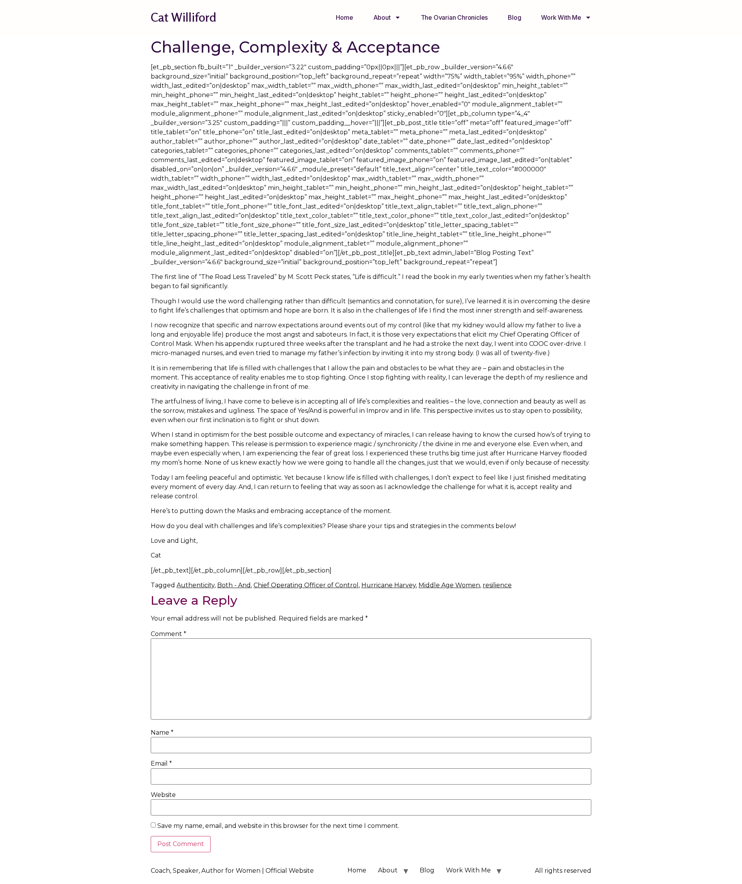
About (382, 17)
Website (163, 795)
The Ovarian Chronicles (454, 17)
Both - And (234, 585)
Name (162, 733)
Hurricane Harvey (388, 585)
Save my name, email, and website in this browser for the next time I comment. (278, 826)
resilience (497, 585)
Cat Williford (183, 17)
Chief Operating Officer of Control (306, 585)
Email (161, 764)
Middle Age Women (449, 585)
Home (344, 17)
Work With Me (561, 17)
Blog (514, 17)
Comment (168, 634)
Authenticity (195, 585)
